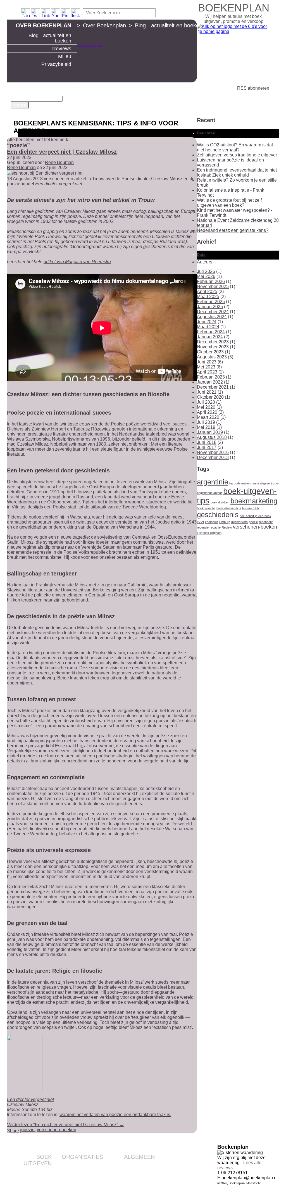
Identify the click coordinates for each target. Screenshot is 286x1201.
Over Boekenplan (43, 25)
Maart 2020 (208, 417)
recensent (266, 522)
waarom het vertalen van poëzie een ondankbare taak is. (115, 1114)
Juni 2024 (206, 321)
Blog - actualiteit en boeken (49, 38)
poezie (28, 1129)
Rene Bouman (59, 162)
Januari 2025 (210, 306)
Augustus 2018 (212, 437)
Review (227, 527)
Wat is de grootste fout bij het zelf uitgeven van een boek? (229, 203)
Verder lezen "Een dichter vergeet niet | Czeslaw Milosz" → (65, 1124)
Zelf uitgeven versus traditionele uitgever (237, 155)
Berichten (206, 133)
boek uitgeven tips (228, 508)
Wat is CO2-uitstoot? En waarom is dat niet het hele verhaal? (235, 147)
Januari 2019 (210, 432)
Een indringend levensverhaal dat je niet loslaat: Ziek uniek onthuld (237, 172)
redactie (215, 527)
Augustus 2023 (212, 357)
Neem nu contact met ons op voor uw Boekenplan (129, 1180)
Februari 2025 (211, 301)
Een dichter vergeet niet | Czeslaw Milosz (62, 152)
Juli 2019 (206, 422)
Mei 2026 (206, 276)
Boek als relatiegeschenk (81, 1165)
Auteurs (204, 262)
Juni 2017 (206, 447)
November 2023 (213, 346)
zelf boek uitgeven (209, 532)
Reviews (61, 48)
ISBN (200, 522)
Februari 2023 (211, 377)
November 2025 (213, 286)
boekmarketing (253, 501)
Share (13, 1130)
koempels (211, 522)
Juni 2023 (206, 362)
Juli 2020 (206, 402)
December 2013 (213, 457)
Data (201, 254)
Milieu (64, 56)
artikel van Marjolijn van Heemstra (77, 261)
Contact (148, 1165)
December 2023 (213, 341)
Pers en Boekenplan (137, 1174)
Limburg (224, 522)
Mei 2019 (206, 427)
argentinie (212, 482)
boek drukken (220, 502)
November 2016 (213, 452)
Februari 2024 (211, 331)
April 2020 (207, 412)
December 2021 (213, 387)
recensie (203, 527)
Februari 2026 (211, 281)
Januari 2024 (210, 336)
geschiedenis (218, 514)
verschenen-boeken (56, 1129)
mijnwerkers (239, 522)
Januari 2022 (210, 382)
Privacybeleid (56, 64)
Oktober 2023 (210, 351)
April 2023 (207, 372)
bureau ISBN (250, 508)
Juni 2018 (206, 442)
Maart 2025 (208, 296)
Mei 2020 (206, 407)
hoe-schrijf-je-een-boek (255, 516)
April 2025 (207, 291)
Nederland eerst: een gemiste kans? (232, 230)
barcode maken (240, 483)
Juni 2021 (206, 392)
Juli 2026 (206, 271)
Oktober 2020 (210, 397)
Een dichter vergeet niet (30, 1099)
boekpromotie (206, 508)
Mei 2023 (206, 367)
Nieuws (148, 1187)
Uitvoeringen (40, 1180)
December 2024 (213, 311)
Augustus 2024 (212, 316)
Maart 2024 (208, 326)
